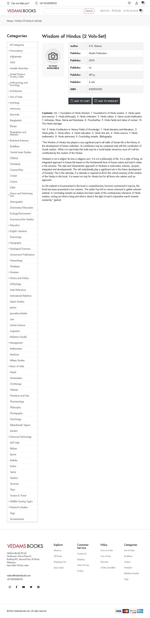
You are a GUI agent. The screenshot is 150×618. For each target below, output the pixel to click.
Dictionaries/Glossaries (21, 207)
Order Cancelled (108, 567)
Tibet (12, 489)
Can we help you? (20, 3)
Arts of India (16, 97)
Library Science (17, 325)
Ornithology (15, 384)
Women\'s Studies (19, 507)
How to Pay (106, 556)
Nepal (13, 372)
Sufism (13, 466)
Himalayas (15, 266)
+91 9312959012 (48, 3)
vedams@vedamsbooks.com (19, 575)
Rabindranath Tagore (20, 425)
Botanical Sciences (19, 140)
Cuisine (13, 181)
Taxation (14, 478)
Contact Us (81, 553)
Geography (15, 243)
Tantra (13, 472)
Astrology (14, 102)
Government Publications (22, 254)
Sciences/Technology (20, 436)
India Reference (18, 290)
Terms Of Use (83, 565)
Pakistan (14, 389)
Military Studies (17, 360)
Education (15, 225)
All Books (116, 10)
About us (57, 550)
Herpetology (16, 260)
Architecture (16, 91)
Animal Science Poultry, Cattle (17, 75)
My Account (132, 10)
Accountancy (16, 50)
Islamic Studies (17, 301)
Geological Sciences (20, 248)
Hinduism (14, 272)
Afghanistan (16, 56)
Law (12, 319)
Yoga (12, 513)
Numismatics (16, 378)
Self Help (14, 442)
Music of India (17, 366)
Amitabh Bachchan (19, 68)
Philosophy (15, 407)
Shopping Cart (60, 561)
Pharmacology (17, 401)
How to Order (107, 550)
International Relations (20, 295)
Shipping (81, 559)
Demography (16, 201)
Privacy (80, 570)
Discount (104, 561)
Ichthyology (15, 284)
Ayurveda (14, 114)
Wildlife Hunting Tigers (21, 501)
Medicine (14, 354)
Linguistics (15, 331)
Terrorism (14, 483)
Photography (16, 413)
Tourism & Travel (18, 495)
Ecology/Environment (20, 213)
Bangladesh (16, 120)
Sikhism (13, 448)
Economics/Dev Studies (22, 219)
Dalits (12, 187)
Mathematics (16, 348)
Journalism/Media (18, 313)
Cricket (13, 175)
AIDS (12, 62)
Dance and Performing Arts (21, 195)
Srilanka (13, 460)
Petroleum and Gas (19, 395)
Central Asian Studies (20, 152)
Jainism (13, 307)
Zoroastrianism (17, 519)
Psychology (15, 419)
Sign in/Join (59, 567)
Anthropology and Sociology (19, 84)
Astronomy (15, 108)
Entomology (15, 237)
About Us (104, 10)
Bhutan (13, 126)
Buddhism (14, 146)
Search (89, 11)
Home (10, 20)
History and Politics (19, 278)
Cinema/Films (16, 170)
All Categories (17, 45)
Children (14, 158)
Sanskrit (13, 431)
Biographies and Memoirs (18, 133)
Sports (13, 454)
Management (16, 342)
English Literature (18, 231)
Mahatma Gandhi (18, 337)
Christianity (15, 164)
